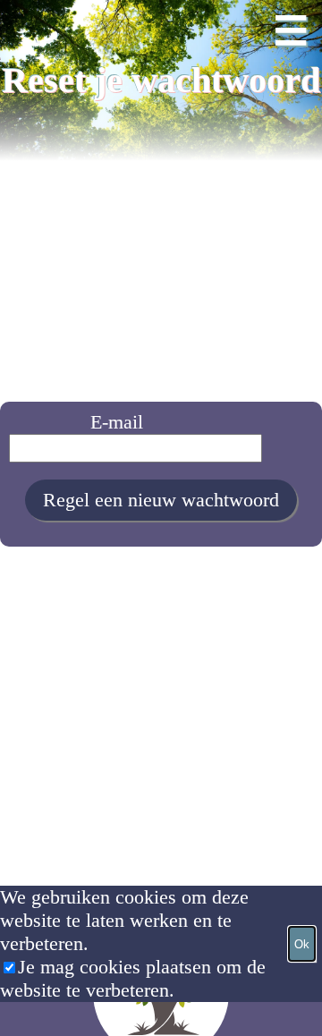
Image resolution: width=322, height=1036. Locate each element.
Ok (301, 944)
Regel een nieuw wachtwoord (161, 499)
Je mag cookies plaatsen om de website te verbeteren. (133, 978)
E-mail (116, 422)
